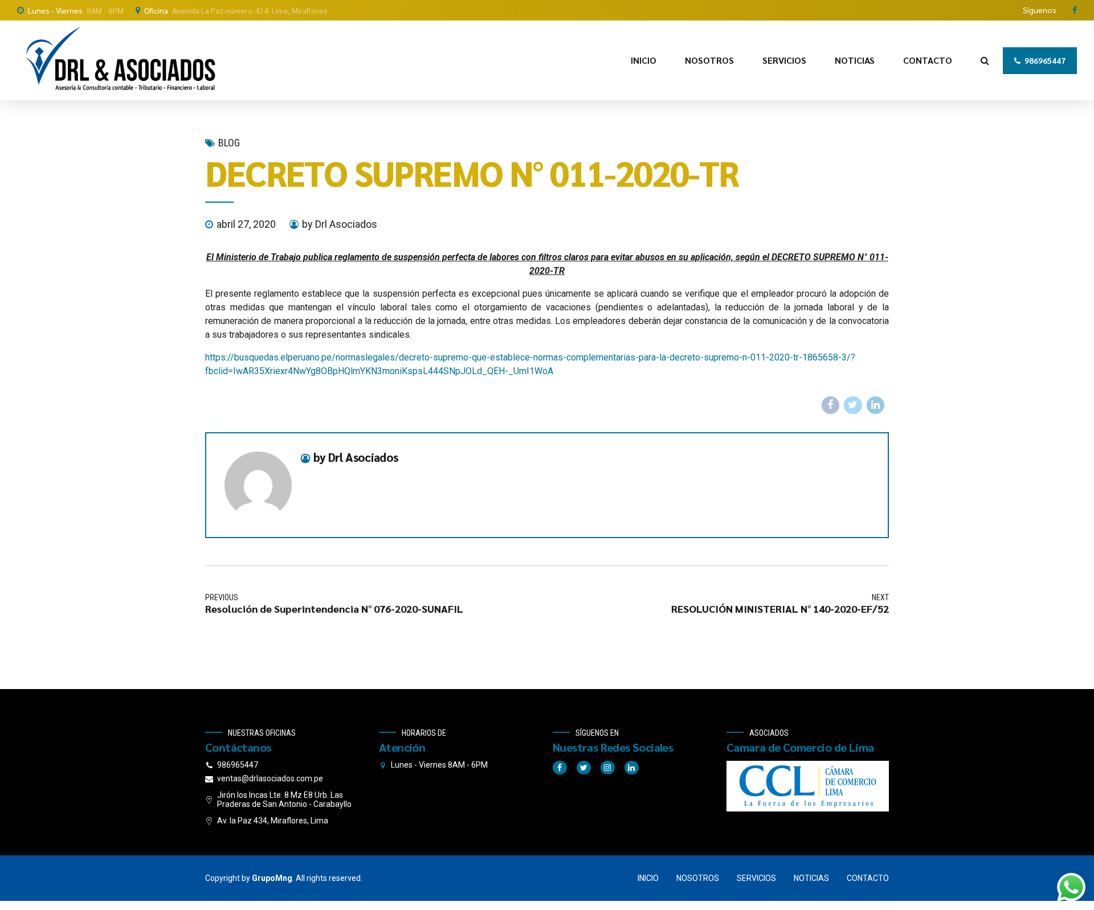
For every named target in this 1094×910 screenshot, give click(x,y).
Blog (229, 143)
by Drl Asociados (339, 224)
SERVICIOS (784, 60)
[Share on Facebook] (831, 405)
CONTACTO (927, 60)
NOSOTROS (709, 60)
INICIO (643, 60)
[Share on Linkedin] (876, 405)
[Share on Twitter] (853, 405)
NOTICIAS (855, 60)
